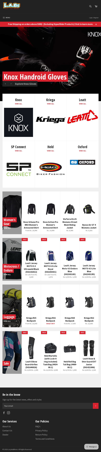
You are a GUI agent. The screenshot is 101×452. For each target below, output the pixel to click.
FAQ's (37, 426)
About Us (6, 426)
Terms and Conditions (44, 439)
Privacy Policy (41, 430)
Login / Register (94, 18)
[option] (50, 64)
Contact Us (7, 430)
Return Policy (41, 434)
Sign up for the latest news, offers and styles (22, 399)
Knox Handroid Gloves (35, 77)
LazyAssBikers (13, 449)
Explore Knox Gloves (25, 83)
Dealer (5, 434)
